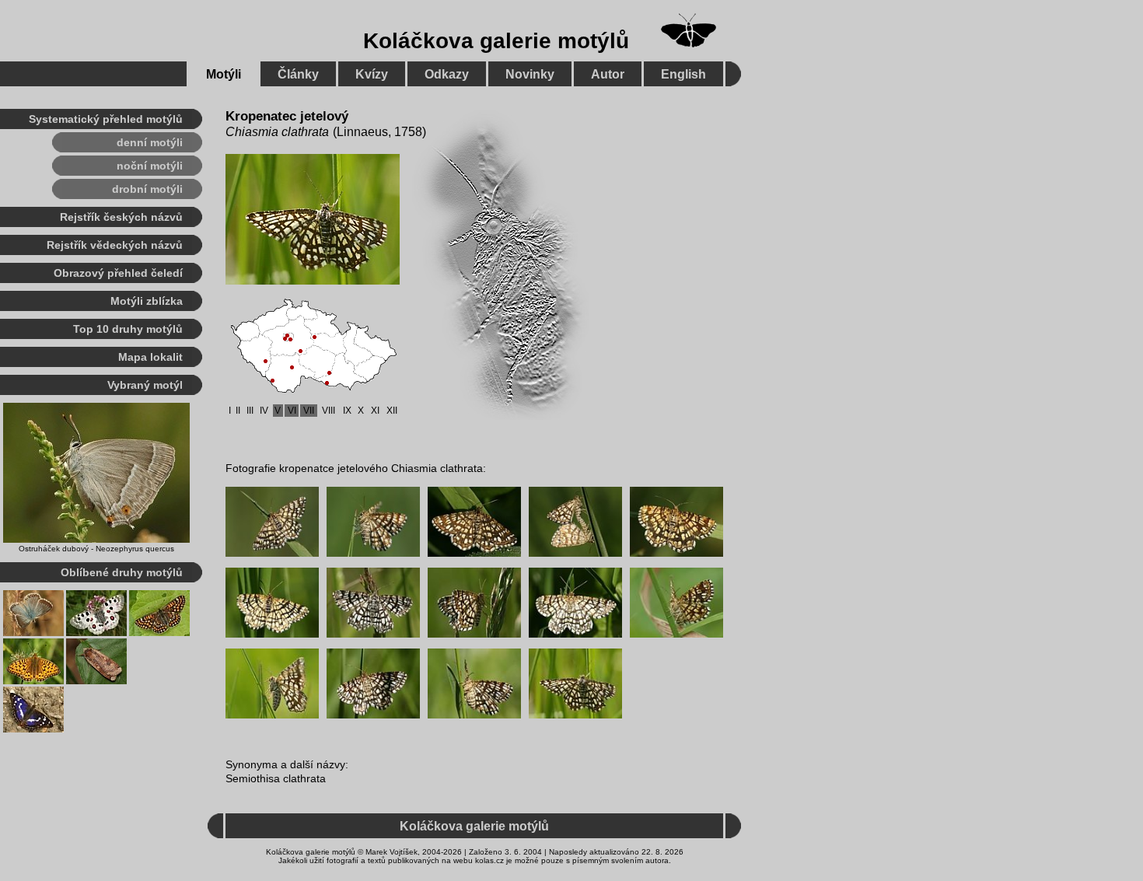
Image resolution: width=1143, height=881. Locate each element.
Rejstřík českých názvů (121, 217)
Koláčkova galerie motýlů (496, 41)
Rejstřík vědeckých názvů (115, 245)
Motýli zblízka (146, 301)
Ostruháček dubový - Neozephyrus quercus (96, 548)
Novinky (529, 74)
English (683, 74)
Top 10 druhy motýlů (128, 329)
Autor (607, 74)
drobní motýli (147, 189)
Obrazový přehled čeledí (118, 273)
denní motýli (150, 142)
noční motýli (150, 165)
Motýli (223, 74)
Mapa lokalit (150, 357)
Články (298, 74)
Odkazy (447, 74)
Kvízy (371, 74)
